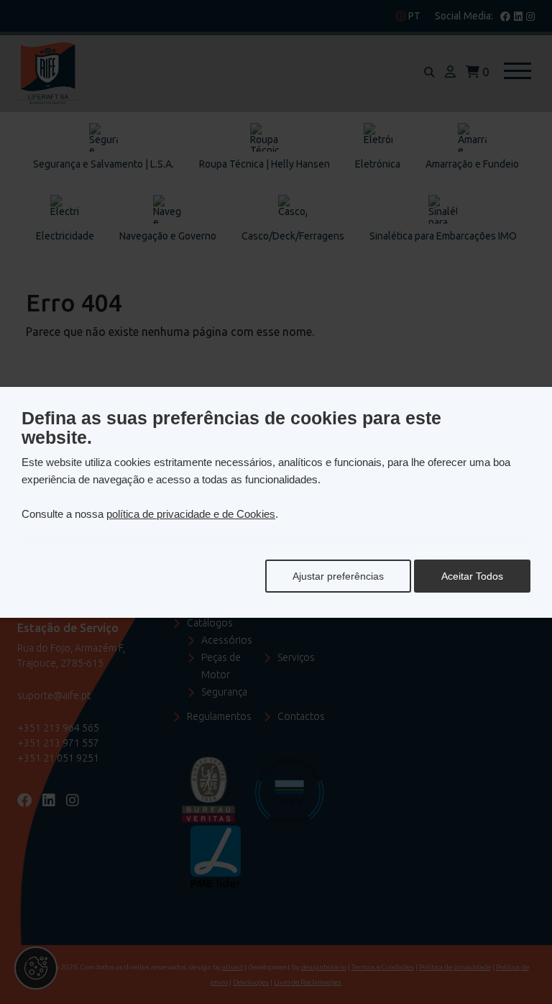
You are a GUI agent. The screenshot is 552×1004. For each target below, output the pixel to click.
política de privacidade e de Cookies (190, 514)
